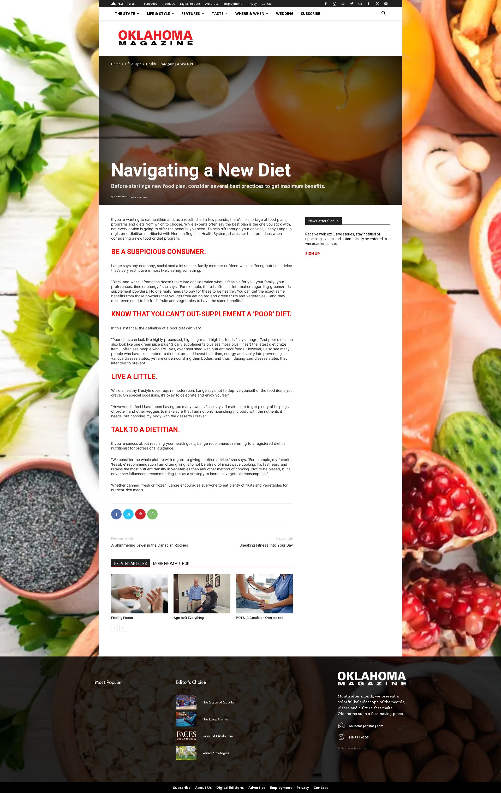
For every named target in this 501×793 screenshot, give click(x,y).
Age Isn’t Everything (189, 618)
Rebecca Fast (121, 196)
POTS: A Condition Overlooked (259, 618)
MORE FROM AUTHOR (171, 563)
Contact (267, 3)
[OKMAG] (372, 678)
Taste (218, 13)
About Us (169, 3)
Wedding (285, 13)
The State (125, 13)
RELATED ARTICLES (130, 563)
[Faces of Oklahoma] (186, 736)
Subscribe (151, 3)
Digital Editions (190, 3)
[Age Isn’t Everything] (202, 593)
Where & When (249, 13)
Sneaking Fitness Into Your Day (266, 545)
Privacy (252, 3)
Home (115, 64)
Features (191, 13)
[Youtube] (386, 3)
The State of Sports (218, 702)
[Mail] (343, 3)
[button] (383, 13)
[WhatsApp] (152, 514)
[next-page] (123, 628)
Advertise (212, 3)
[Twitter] (377, 3)
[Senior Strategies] (186, 753)
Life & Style (158, 13)
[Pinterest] (351, 3)
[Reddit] (360, 3)
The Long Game (215, 719)
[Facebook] (326, 3)
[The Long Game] (186, 719)
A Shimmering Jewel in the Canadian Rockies (149, 545)
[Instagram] (334, 3)
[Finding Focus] (139, 593)
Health (151, 64)
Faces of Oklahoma (217, 736)
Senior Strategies (216, 753)
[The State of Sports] (186, 702)
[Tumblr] (369, 3)
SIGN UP (312, 254)
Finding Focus (122, 618)
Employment (233, 3)
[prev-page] (114, 628)
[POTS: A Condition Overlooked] (264, 593)
